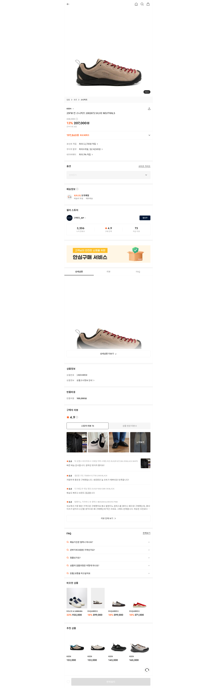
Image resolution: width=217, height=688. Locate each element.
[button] (108, 135)
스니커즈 (84, 100)
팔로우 (145, 218)
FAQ (138, 271)
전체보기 (146, 533)
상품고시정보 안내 (84, 380)
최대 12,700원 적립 (87, 144)
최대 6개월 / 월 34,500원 (90, 149)
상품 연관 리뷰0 (130, 426)
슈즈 (75, 100)
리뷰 (108, 271)
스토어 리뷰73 (87, 426)
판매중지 (110, 681)
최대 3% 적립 (85, 154)
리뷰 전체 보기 (107, 518)
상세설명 (79, 271)
